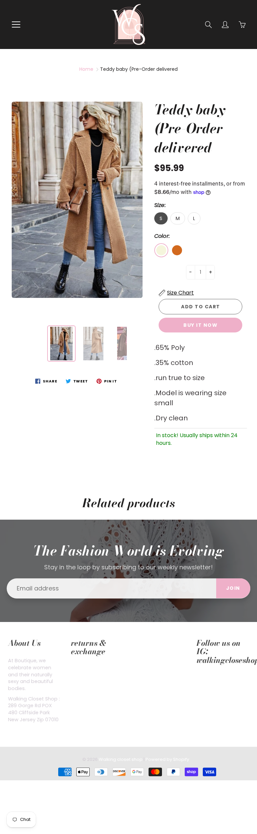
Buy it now (200, 325)
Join (233, 588)
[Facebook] (200, 680)
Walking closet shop (121, 759)
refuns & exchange (94, 669)
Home (86, 69)
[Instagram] (215, 680)
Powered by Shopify (167, 759)
